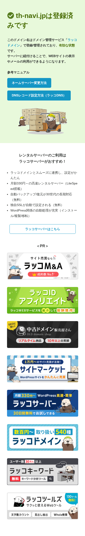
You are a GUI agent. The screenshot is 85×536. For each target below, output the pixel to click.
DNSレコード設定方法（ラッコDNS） (39, 95)
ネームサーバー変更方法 (29, 83)
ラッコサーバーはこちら (42, 229)
